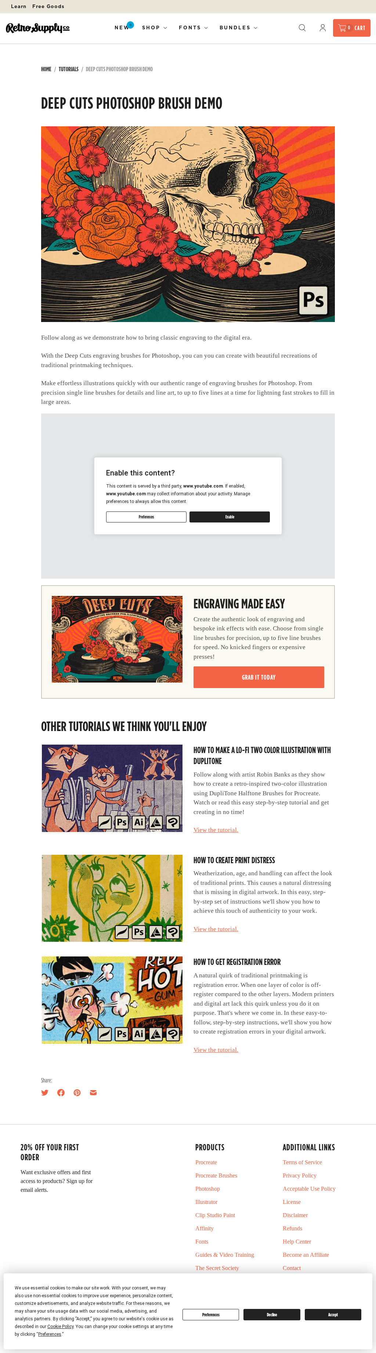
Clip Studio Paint (215, 1215)
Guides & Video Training (224, 1255)
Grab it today (259, 677)
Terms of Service (302, 1162)
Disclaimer (295, 1215)
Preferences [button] (49, 1334)
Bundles (235, 27)
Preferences (211, 1315)
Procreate (206, 1162)
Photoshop (207, 1189)
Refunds (292, 1228)
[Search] (302, 28)
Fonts (190, 27)
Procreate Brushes (216, 1175)
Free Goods (48, 6)
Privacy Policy (300, 1175)
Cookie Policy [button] (60, 1326)
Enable (229, 517)
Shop (151, 27)
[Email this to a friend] (93, 1093)
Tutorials (69, 69)
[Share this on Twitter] (47, 1093)
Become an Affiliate (306, 1255)
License (292, 1202)
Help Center (297, 1241)
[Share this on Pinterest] (77, 1093)
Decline (272, 1315)
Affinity (204, 1228)
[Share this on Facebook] (61, 1093)
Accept (333, 1315)
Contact (292, 1268)
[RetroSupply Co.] (38, 28)
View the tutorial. (216, 829)
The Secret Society (217, 1268)
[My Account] (322, 28)
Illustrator (206, 1202)
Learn (18, 6)
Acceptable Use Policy (309, 1189)
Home (46, 69)
